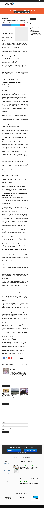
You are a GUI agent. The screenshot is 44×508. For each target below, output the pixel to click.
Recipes (33, 6)
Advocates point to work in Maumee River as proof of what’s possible (36, 24)
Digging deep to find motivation (7, 364)
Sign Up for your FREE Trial (22, 12)
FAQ (4, 466)
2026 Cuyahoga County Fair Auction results (35, 28)
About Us (4, 467)
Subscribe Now (5, 6)
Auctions (18, 6)
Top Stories (6, 18)
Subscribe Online (6, 471)
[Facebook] (39, 0)
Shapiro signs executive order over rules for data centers (35, 31)
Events (28, 6)
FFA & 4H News (23, 393)
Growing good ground (24, 364)
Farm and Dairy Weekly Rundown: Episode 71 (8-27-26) (6, 395)
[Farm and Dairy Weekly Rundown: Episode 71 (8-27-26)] (6, 391)
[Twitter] (41, 0)
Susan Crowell (5, 22)
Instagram (5, 486)
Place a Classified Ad (6, 470)
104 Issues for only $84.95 (30, 450)
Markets (13, 6)
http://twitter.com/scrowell (13, 376)
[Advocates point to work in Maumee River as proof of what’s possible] (15, 391)
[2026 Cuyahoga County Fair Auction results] (24, 391)
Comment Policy (6, 473)
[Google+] (12, 381)
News (9, 6)
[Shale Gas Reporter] (22, 498)
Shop (36, 6)
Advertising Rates (6, 463)
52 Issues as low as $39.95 (14, 450)
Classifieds (24, 6)
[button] (40, 6)
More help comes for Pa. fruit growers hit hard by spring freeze (36, 34)
